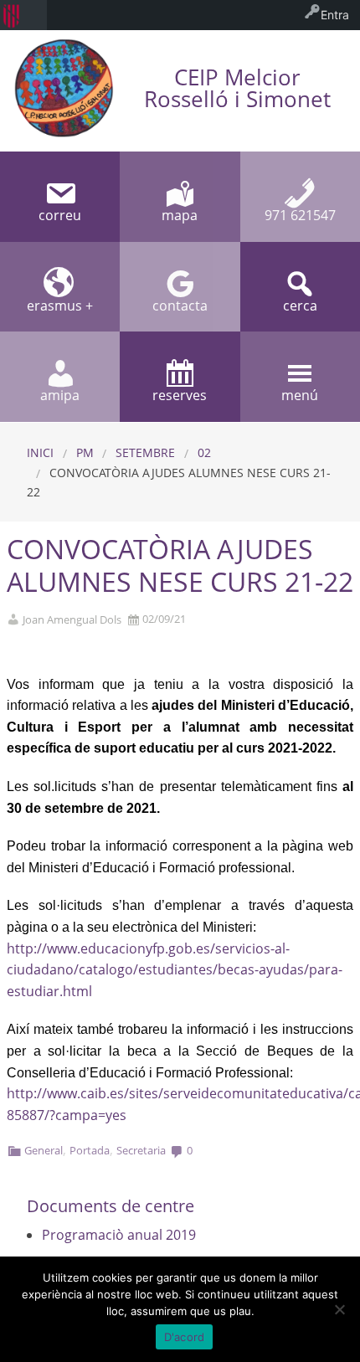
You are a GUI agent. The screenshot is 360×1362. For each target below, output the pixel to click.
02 (204, 452)
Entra (335, 15)
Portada (89, 1150)
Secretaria (141, 1150)
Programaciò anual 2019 (119, 1235)
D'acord (184, 1337)
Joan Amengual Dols (72, 619)
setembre (145, 452)
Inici (40, 452)
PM (85, 452)
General (43, 1150)
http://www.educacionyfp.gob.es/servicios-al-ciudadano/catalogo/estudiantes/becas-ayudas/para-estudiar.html (174, 969)
